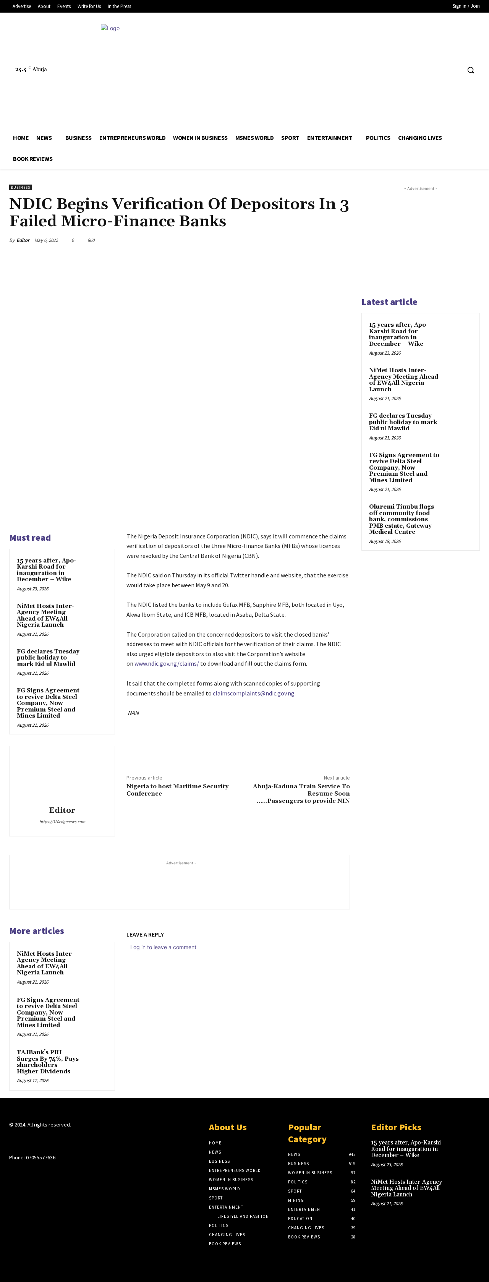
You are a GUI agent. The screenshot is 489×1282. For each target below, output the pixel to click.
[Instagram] (27, 1139)
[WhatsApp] (324, 240)
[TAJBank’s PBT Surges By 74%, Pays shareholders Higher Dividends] (96, 1060)
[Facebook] (426, 70)
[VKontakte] (54, 1139)
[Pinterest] (306, 240)
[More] (342, 240)
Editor (22, 240)
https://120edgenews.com (62, 821)
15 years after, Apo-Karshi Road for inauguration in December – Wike (46, 570)
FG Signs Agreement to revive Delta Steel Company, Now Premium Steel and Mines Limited (48, 703)
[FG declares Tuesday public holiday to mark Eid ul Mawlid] (96, 659)
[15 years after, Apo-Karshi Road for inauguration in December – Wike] (96, 568)
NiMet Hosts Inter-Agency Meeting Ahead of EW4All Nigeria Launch (45, 616)
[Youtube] (454, 70)
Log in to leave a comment (163, 947)
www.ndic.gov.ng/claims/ (166, 663)
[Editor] (62, 777)
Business (20, 187)
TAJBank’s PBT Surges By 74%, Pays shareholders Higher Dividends (48, 1062)
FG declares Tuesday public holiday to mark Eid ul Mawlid (48, 658)
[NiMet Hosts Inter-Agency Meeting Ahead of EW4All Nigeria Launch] (96, 614)
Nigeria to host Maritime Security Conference (177, 790)
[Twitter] (440, 70)
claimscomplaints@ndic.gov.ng (254, 693)
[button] (470, 70)
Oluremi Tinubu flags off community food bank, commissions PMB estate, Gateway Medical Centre (401, 519)
